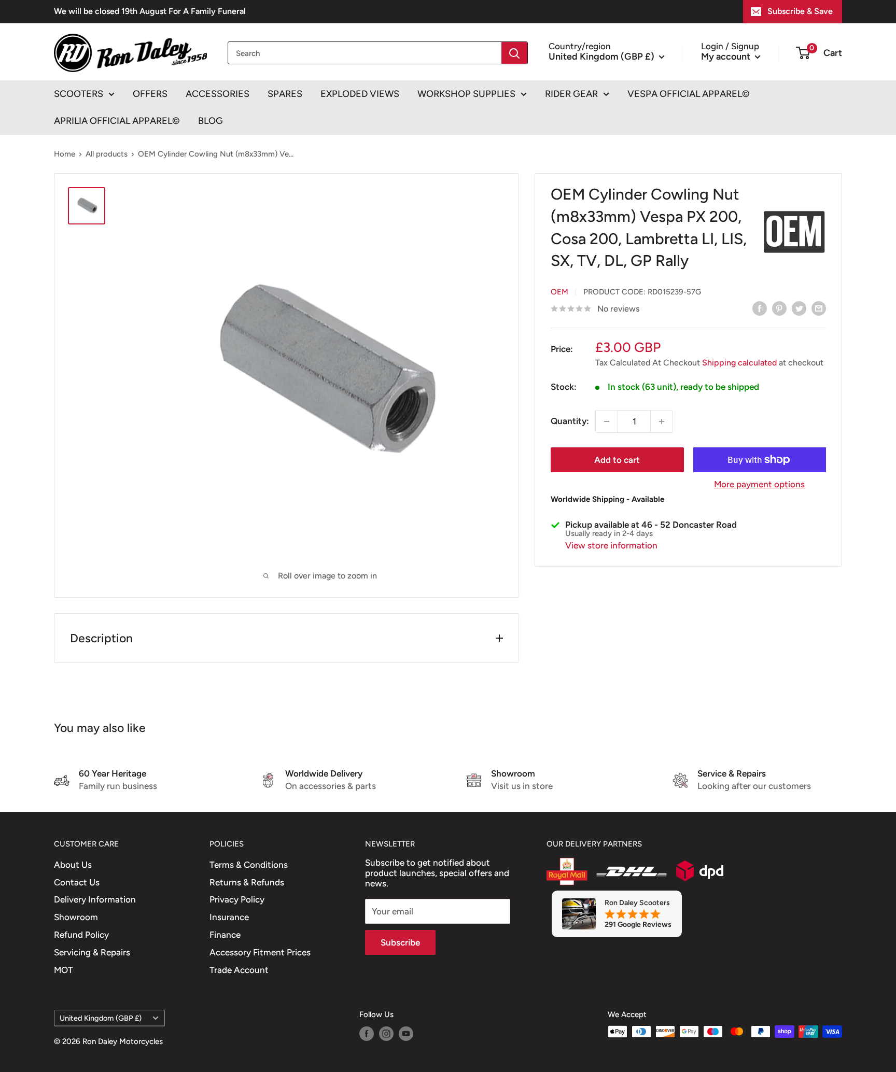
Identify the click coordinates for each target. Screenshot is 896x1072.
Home (64, 154)
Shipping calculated (739, 363)
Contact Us (77, 882)
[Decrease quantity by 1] (607, 421)
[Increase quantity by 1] (662, 421)
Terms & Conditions (248, 864)
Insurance (229, 917)
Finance (225, 934)
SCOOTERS (78, 94)
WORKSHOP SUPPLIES (466, 94)
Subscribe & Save (800, 11)
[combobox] (364, 53)
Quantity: (570, 421)
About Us (73, 864)
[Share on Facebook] (759, 308)
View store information (611, 545)
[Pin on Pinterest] (779, 308)
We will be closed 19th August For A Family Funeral (150, 11)
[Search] (514, 53)
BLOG (210, 120)
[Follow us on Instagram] (386, 1032)
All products (107, 154)
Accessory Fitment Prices (260, 952)
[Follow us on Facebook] (366, 1032)
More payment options (759, 484)
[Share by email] (818, 308)
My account (726, 56)
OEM (559, 292)
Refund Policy (81, 934)
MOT (63, 970)
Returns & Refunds (246, 882)
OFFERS (150, 94)
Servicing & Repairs (92, 952)
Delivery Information (95, 899)
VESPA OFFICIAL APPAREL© (688, 94)
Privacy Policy (236, 899)
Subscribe (400, 942)
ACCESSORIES (217, 94)
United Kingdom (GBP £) (101, 1018)
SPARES (285, 94)
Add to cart (617, 460)
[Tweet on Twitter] (799, 308)
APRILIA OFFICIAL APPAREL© (117, 120)
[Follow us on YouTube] (406, 1032)
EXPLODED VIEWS (359, 94)
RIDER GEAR (571, 94)
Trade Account (239, 970)
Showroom (76, 917)
